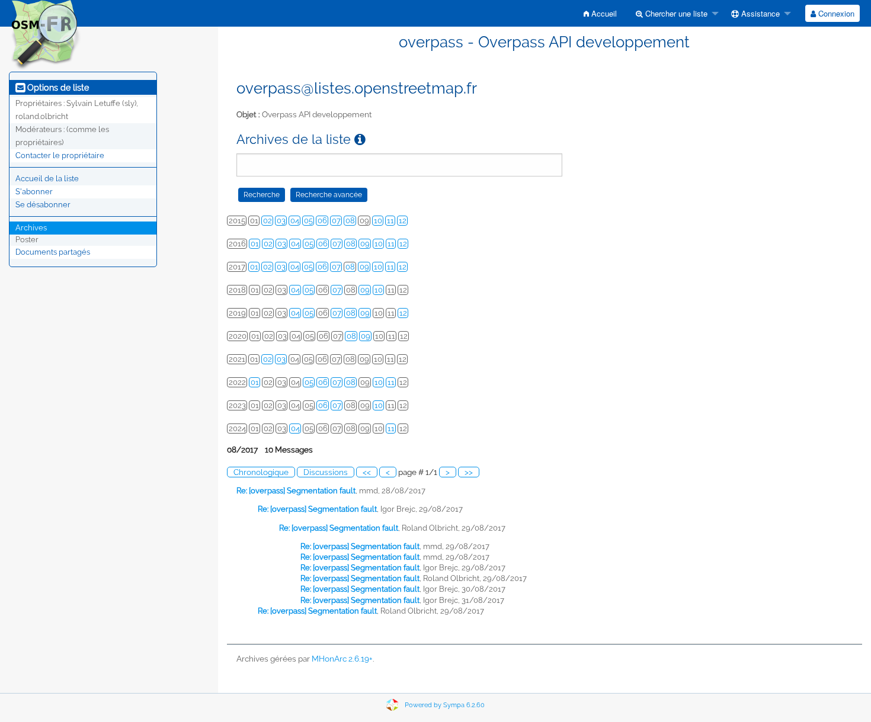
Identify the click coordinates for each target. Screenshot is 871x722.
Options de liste (57, 87)
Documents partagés (52, 252)
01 (255, 243)
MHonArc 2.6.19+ (342, 658)
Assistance (759, 13)
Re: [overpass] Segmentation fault (296, 490)
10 (378, 220)
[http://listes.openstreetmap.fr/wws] (45, 34)
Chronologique (261, 472)
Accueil (603, 13)
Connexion (835, 13)
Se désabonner (43, 204)
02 (267, 220)
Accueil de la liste (47, 178)
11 (390, 220)
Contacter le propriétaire (59, 155)
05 (308, 220)
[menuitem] (600, 13)
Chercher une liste (675, 13)
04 (294, 220)
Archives (31, 227)
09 (365, 243)
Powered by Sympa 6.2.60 (445, 705)
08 (350, 220)
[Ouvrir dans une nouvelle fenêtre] (360, 139)
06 (322, 220)
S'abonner (34, 191)
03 (281, 220)
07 (336, 220)
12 (402, 220)
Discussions (325, 472)
